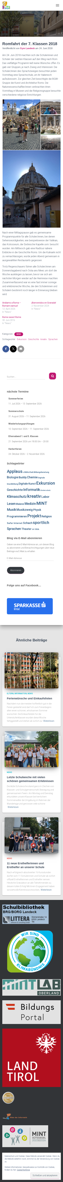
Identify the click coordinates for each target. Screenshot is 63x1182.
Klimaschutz (17, 496)
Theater (26, 529)
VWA (37, 529)
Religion (46, 516)
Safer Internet (14, 523)
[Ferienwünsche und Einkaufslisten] (31, 670)
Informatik (31, 490)
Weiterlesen (48, 721)
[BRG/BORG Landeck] (7, 5)
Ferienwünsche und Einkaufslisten (29, 698)
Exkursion (22, 339)
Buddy (23, 477)
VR (33, 529)
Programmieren (17, 516)
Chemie (32, 477)
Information (21, 693)
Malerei (20, 504)
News (19, 334)
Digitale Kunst (27, 483)
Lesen (11, 504)
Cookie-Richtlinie (23, 1170)
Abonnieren (15, 570)
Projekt (34, 516)
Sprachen (53, 339)
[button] (21, 124)
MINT (41, 503)
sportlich (41, 522)
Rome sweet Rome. (12, 317)
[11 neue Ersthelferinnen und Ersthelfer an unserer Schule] (31, 835)
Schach (27, 523)
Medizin (30, 504)
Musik (11, 510)
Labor (45, 497)
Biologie (12, 477)
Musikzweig (25, 510)
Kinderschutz (46, 490)
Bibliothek (28, 472)
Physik (37, 509)
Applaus (14, 471)
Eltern (10, 693)
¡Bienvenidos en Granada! (43, 303)
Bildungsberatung (41, 472)
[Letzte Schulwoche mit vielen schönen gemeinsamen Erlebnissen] (31, 749)
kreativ (44, 339)
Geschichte (33, 339)
